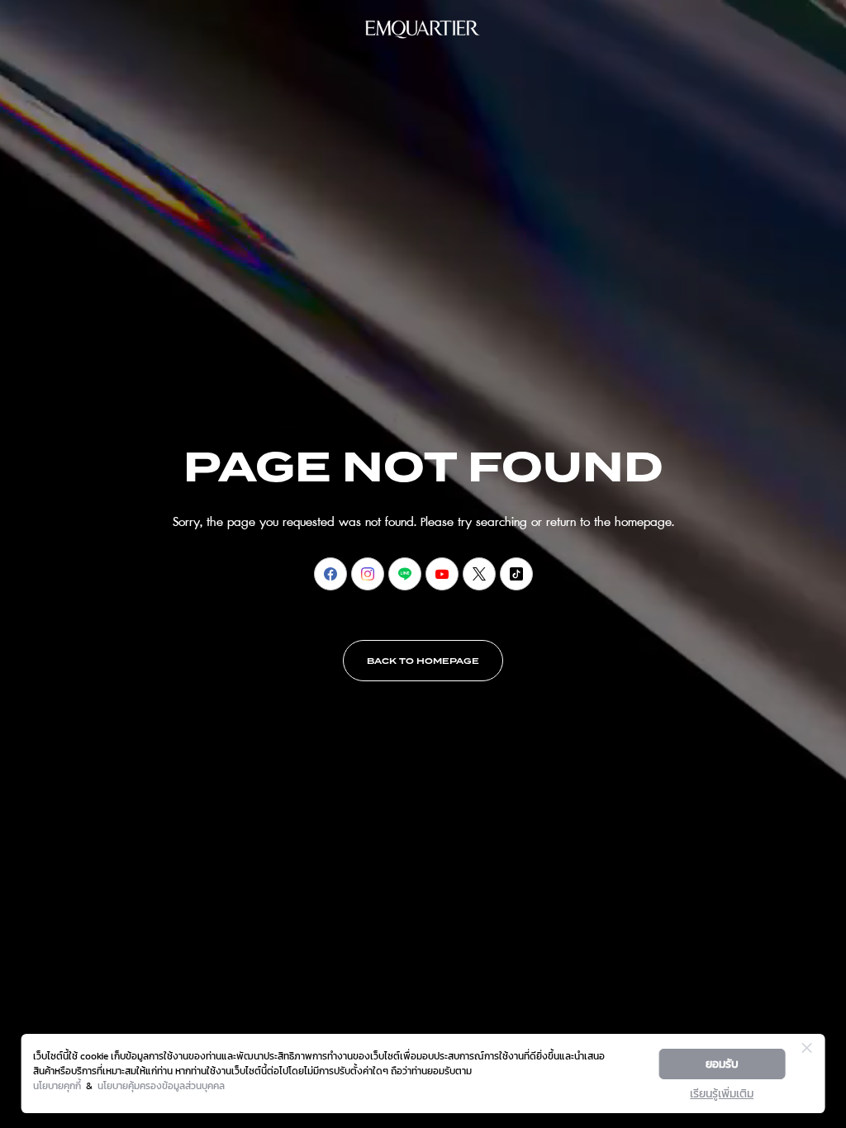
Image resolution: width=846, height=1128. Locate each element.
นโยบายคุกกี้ (57, 1085)
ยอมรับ (722, 1064)
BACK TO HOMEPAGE (423, 661)
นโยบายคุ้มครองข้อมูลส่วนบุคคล (161, 1085)
